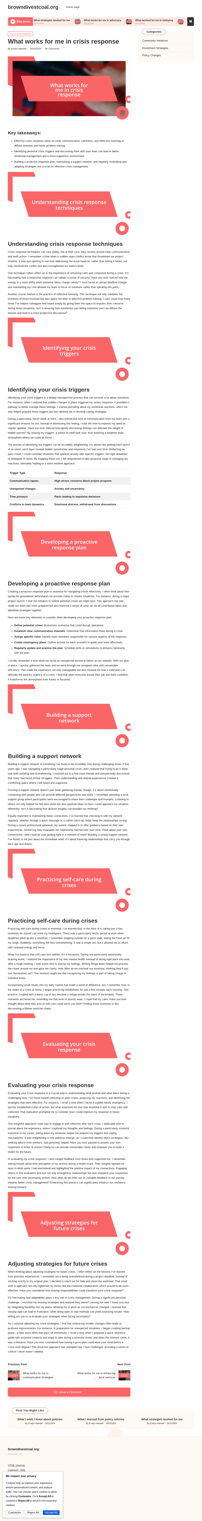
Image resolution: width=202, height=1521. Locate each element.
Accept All (51, 1512)
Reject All (33, 1512)
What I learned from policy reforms (100, 1419)
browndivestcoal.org (33, 7)
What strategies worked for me (162, 1419)
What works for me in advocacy (69, 20)
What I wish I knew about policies (40, 1419)
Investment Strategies (155, 48)
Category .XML (17, 1470)
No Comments (52, 48)
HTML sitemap (16, 1465)
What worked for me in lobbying (121, 20)
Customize (14, 1512)
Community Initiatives (20, 34)
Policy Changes (151, 55)
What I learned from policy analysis (174, 20)
